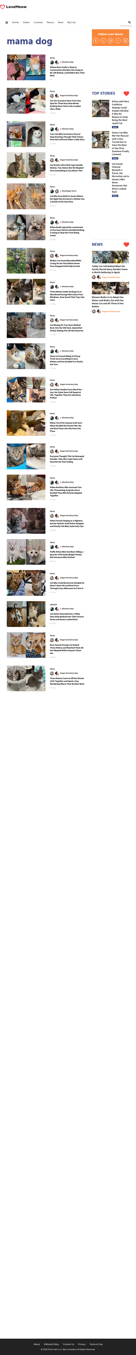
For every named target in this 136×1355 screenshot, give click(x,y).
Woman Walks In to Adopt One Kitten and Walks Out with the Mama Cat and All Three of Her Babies (108, 302)
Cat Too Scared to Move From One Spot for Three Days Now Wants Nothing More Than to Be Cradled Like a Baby (65, 104)
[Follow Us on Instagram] (110, 40)
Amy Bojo (70, 62)
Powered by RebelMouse (126, 26)
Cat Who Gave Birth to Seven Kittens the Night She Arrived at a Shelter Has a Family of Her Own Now (67, 199)
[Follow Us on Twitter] (103, 40)
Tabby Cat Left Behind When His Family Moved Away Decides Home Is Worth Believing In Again (110, 269)
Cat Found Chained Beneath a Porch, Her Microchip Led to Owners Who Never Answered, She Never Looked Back (120, 177)
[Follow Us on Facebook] (95, 40)
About (37, 1344)
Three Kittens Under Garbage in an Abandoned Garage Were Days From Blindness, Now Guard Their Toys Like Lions (67, 295)
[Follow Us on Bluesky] (118, 40)
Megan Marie (65, 95)
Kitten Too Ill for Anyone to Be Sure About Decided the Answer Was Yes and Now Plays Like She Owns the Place (66, 426)
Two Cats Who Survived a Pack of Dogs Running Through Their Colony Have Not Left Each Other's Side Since (67, 137)
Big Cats (71, 22)
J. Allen (63, 62)
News (60, 22)
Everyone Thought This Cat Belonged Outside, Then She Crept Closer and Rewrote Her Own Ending (67, 459)
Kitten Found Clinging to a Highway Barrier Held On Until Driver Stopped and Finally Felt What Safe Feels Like (67, 523)
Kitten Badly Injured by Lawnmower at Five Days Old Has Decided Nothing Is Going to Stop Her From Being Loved (67, 231)
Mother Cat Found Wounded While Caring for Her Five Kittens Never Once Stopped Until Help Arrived (65, 263)
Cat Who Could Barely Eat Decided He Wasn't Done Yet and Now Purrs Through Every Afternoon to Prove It (67, 585)
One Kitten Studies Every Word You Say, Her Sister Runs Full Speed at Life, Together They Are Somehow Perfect (66, 393)
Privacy (82, 1344)
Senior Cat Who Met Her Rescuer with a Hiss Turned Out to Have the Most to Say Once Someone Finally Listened (120, 143)
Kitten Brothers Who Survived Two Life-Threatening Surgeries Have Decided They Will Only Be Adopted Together (66, 491)
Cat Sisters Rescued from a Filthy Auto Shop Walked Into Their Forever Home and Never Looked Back (67, 616)
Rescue (50, 22)
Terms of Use (96, 1344)
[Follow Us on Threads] (125, 40)
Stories (15, 22)
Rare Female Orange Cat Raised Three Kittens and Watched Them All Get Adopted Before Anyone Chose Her (66, 649)
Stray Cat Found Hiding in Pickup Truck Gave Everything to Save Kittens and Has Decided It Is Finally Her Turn (66, 360)
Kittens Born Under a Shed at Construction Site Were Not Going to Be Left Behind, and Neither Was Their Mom (67, 71)
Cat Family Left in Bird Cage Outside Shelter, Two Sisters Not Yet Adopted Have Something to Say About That (67, 168)
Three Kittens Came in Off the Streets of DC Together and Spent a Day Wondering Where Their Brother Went (67, 681)
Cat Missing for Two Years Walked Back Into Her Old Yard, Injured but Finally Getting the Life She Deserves (66, 328)
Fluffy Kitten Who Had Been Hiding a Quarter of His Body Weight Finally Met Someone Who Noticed (66, 554)
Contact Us (68, 1344)
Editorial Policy (51, 1344)
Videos (26, 22)
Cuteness (38, 22)
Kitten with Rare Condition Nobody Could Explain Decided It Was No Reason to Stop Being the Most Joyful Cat (120, 112)
